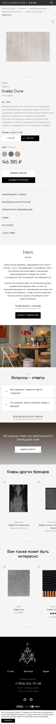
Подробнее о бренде (28, 306)
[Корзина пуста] (51, 3)
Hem (5, 83)
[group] (18, 508)
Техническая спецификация (17, 210)
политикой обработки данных (13, 714)
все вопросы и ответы (28, 417)
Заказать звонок (18, 173)
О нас (10, 671)
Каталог (28, 671)
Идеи (46, 671)
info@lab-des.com (28, 679)
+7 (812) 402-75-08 (28, 683)
